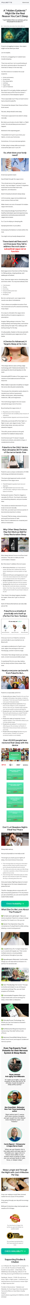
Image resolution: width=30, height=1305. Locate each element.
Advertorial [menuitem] (25, 2)
